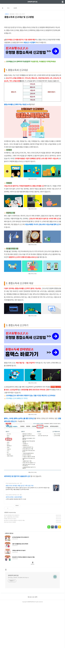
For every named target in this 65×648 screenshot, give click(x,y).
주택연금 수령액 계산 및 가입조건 (10, 518)
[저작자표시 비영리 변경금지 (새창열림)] (59, 506)
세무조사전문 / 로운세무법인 (14, 497)
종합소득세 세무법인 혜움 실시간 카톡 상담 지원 (19, 485)
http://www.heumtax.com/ (12, 483)
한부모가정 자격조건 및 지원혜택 (10, 522)
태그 (8, 8)
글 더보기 (32, 564)
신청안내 (7, 14)
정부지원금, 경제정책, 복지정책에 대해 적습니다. (18, 577)
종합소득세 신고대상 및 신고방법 (19, 17)
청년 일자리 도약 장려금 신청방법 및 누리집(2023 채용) (14, 520)
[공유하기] (11, 508)
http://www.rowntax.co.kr (12, 494)
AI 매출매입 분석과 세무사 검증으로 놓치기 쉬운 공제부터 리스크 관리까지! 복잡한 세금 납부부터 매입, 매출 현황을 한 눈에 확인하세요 (27, 488)
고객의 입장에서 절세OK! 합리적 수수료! (16, 499)
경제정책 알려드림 (32, 2)
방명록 (15, 8)
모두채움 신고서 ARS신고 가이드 (17, 398)
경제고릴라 (12, 14)
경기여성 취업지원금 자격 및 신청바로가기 (11, 515)
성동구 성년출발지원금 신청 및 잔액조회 (11, 517)
